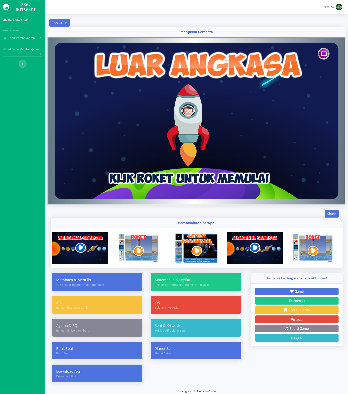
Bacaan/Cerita (299, 310)
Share (331, 214)
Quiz (298, 338)
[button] (333, 7)
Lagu (299, 319)
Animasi (298, 301)
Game (299, 291)
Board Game (299, 328)
